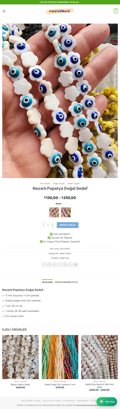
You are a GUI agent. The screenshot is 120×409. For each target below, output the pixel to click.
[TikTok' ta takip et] (54, 264)
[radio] (54, 212)
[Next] (117, 366)
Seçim (58, 204)
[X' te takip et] (60, 264)
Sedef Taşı (64, 258)
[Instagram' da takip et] (49, 264)
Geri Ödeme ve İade (31, 401)
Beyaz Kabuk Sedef (20, 384)
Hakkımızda (83, 401)
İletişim (95, 401)
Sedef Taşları (73, 183)
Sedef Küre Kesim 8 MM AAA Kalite (99, 385)
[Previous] (2, 366)
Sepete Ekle (68, 225)
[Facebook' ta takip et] (44, 264)
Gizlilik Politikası (52, 401)
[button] (4, 11)
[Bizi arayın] (70, 264)
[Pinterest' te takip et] (75, 264)
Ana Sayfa (45, 183)
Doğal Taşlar (59, 183)
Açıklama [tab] (47, 282)
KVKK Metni (69, 401)
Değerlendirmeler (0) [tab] (66, 282)
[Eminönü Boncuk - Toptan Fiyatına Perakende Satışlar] (60, 11)
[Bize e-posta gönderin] (65, 264)
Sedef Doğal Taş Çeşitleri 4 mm (60, 384)
